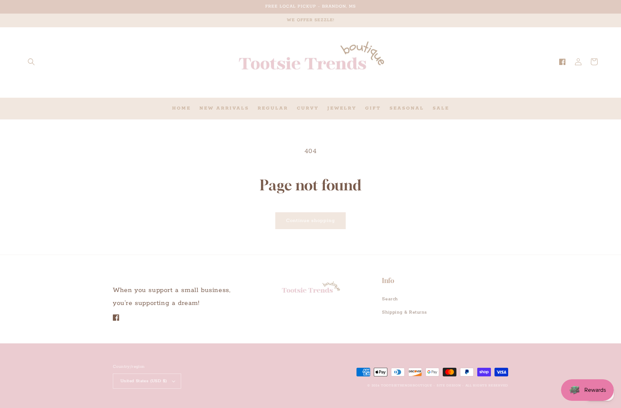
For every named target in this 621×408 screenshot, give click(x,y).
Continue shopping (310, 221)
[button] (31, 62)
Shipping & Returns (404, 312)
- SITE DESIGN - (449, 386)
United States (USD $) (143, 381)
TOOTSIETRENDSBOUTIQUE (406, 386)
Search (390, 299)
